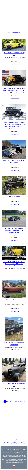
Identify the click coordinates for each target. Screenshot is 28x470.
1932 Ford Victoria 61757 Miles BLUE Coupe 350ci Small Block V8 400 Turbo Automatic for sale (14, 124)
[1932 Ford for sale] (14, 194)
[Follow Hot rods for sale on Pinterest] (14, 466)
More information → (15, 64)
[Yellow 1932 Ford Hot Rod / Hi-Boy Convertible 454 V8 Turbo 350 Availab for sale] (14, 259)
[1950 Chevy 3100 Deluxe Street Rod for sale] (14, 340)
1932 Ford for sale (14, 196)
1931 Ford (21, 442)
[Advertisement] (14, 15)
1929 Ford (13, 442)
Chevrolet (12, 440)
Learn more (20, 460)
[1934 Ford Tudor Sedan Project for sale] (14, 381)
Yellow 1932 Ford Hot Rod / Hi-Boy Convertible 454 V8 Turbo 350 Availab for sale (14, 264)
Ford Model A (20, 440)
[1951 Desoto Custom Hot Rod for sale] (14, 50)
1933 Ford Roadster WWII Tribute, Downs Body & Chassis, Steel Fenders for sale (14, 230)
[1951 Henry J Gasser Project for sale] (14, 297)
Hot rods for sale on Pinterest (18, 462)
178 (18, 401)
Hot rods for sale (14, 33)
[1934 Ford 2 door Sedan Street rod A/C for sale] (14, 158)
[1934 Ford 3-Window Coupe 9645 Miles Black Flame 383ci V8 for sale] (14, 86)
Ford (6, 440)
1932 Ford (6, 442)
